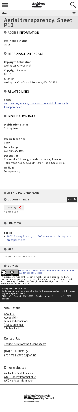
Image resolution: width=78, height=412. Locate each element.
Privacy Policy (8, 288)
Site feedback (12, 328)
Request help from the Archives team (25, 344)
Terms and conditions (16, 321)
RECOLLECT (6, 296)
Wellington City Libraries (17, 373)
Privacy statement (14, 324)
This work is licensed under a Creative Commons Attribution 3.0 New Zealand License (46, 271)
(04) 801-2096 (14, 351)
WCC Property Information (19, 377)
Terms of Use (20, 288)
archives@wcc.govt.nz (20, 355)
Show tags (12, 207)
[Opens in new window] (39, 387)
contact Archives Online (59, 291)
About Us (9, 314)
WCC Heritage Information (18, 380)
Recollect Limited (43, 296)
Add (70, 199)
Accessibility (11, 317)
